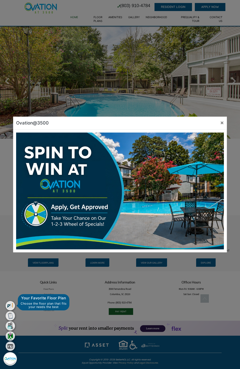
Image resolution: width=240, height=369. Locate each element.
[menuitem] (10, 305)
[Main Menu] (10, 359)
